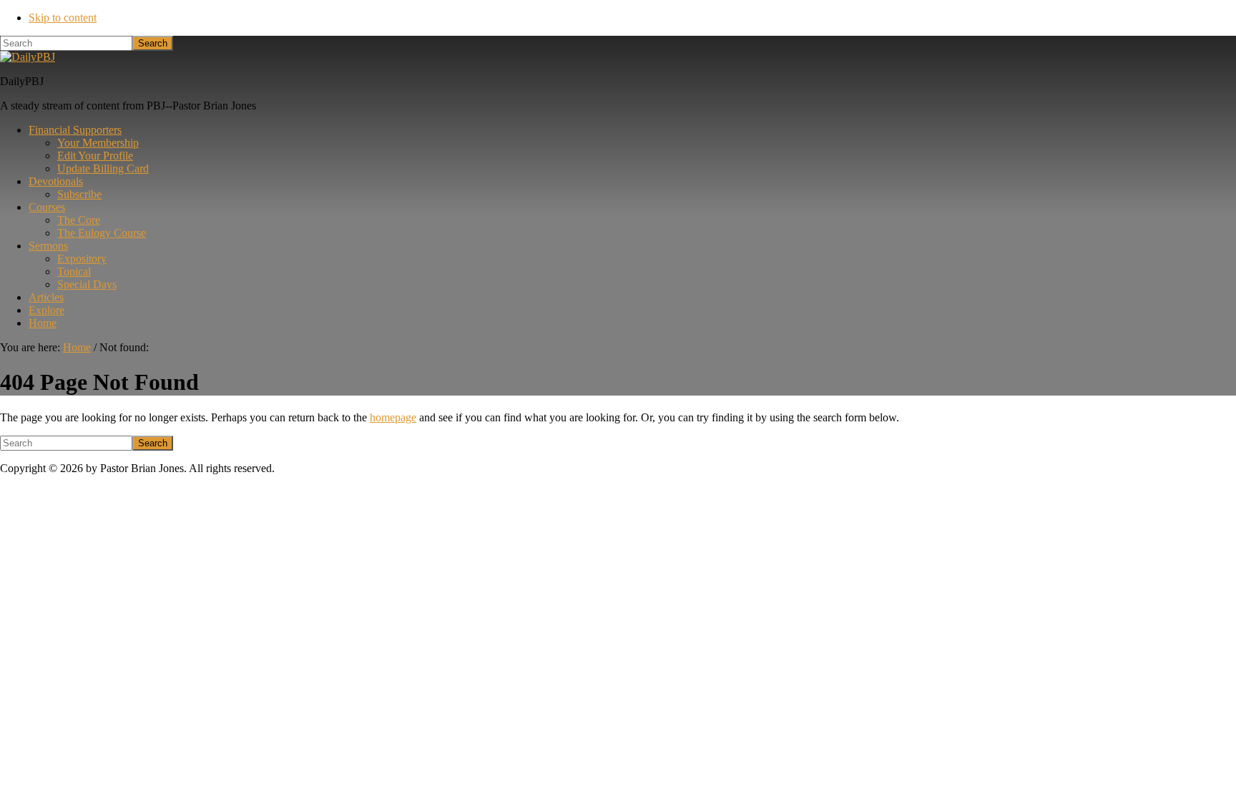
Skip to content (63, 17)
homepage (393, 417)
